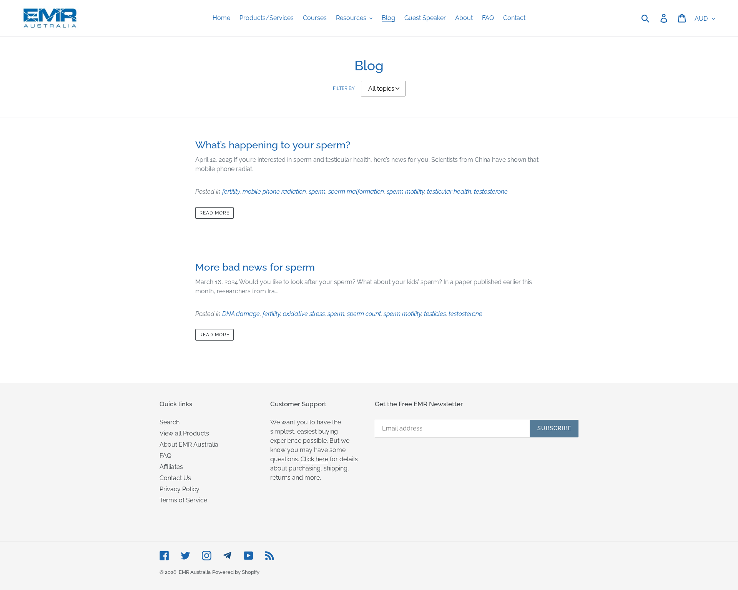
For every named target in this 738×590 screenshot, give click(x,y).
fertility (231, 191)
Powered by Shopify (235, 572)
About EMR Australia (189, 444)
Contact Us (175, 478)
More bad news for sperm (255, 267)
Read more (214, 213)
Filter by (344, 88)
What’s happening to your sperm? (272, 145)
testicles (435, 313)
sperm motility (405, 191)
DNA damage (241, 313)
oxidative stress (304, 313)
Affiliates (171, 466)
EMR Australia (195, 572)
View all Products (184, 433)
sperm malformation (356, 191)
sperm (317, 191)
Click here (314, 459)
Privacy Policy (179, 489)
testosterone (491, 191)
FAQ (165, 455)
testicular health (449, 191)
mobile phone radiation (274, 191)
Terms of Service (183, 500)
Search (170, 422)
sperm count (364, 313)
